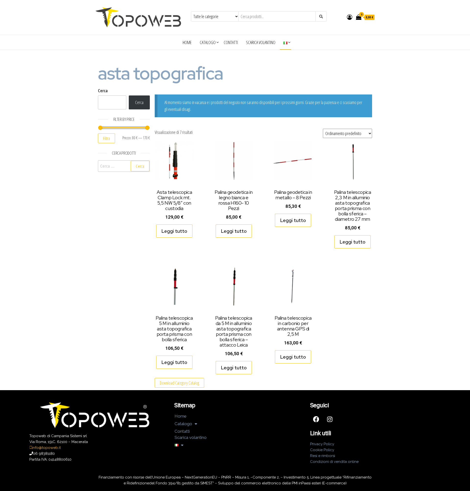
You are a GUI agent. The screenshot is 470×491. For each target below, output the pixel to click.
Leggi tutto (174, 231)
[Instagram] (330, 419)
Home (187, 42)
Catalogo (208, 42)
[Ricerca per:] (124, 166)
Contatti (231, 42)
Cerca (103, 91)
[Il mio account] (349, 17)
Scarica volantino (260, 42)
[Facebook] (316, 419)
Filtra (106, 138)
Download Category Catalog (179, 383)
